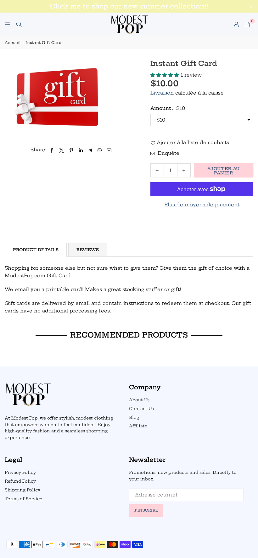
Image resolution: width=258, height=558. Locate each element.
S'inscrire (146, 510)
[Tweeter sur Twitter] (61, 150)
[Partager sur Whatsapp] (99, 150)
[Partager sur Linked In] (80, 150)
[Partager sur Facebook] (52, 150)
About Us (139, 399)
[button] (247, 24)
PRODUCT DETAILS (36, 249)
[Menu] (7, 24)
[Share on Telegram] (90, 150)
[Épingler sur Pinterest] (71, 150)
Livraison (162, 93)
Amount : (167, 108)
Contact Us (141, 408)
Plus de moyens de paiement (201, 205)
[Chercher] (19, 24)
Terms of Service (23, 498)
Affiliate (138, 425)
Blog (134, 417)
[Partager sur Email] (109, 150)
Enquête (167, 153)
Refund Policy (20, 481)
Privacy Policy (20, 472)
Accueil (12, 42)
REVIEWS (87, 249)
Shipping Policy (22, 489)
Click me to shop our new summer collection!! (129, 6)
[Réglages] (236, 24)
